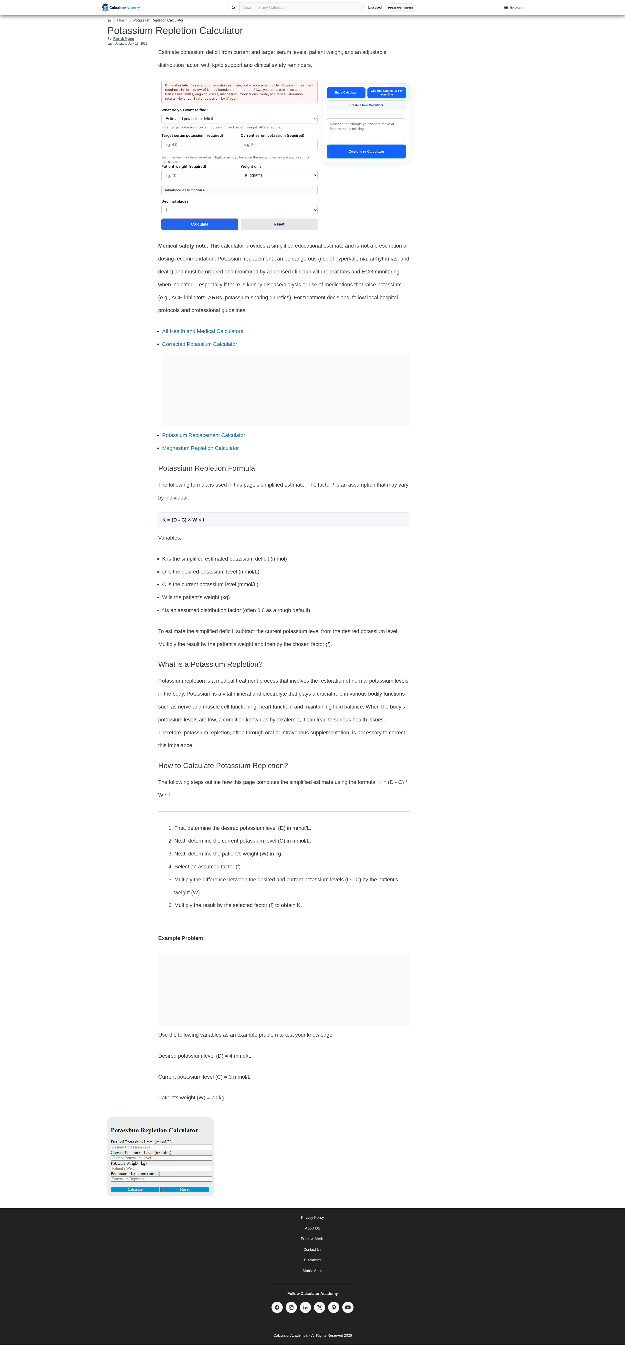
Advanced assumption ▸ (185, 190)
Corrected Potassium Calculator (199, 344)
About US (312, 1228)
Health (122, 20)
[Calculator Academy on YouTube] (348, 1307)
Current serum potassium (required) (272, 135)
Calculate (199, 224)
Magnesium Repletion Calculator (200, 448)
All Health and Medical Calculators (202, 331)
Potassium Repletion (400, 7)
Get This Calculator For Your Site (387, 92)
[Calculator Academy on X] (319, 1307)
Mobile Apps (312, 1271)
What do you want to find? (184, 110)
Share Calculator (346, 92)
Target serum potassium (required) (192, 135)
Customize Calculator (366, 151)
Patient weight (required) (183, 166)
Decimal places (174, 201)
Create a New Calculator (366, 105)
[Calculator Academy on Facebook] (277, 1307)
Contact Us (312, 1249)
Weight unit (251, 166)
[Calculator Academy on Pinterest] (333, 1307)
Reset (279, 224)
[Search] (233, 7)
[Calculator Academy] (120, 7)
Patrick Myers (123, 39)
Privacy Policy (312, 1217)
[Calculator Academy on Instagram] (291, 1307)
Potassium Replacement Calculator (203, 435)
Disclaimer (312, 1260)
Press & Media (312, 1239)
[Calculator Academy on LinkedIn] (305, 1307)
